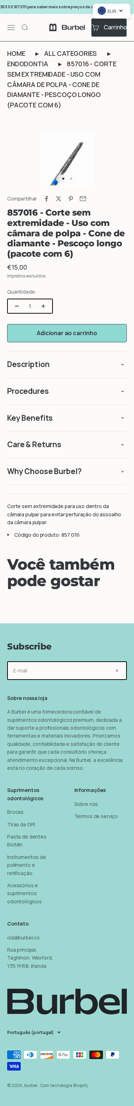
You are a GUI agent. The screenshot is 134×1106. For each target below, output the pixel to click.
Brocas (15, 811)
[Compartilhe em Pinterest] (71, 199)
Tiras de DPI (21, 824)
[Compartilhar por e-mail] (83, 199)
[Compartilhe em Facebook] (46, 199)
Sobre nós (86, 804)
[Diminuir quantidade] (17, 306)
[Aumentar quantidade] (43, 306)
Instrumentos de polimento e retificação (26, 865)
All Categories (70, 53)
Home (16, 53)
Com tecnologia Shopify (64, 1085)
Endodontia (27, 63)
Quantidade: (21, 291)
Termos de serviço (96, 816)
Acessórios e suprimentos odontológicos (24, 893)
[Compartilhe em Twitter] (59, 199)
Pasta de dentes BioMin (26, 840)
